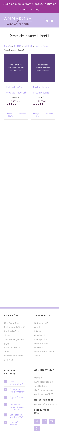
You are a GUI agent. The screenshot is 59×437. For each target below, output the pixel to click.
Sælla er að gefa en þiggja (14, 341)
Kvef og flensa (42, 46)
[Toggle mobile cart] (46, 20)
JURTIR (18, 46)
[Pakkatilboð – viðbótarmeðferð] (16, 68)
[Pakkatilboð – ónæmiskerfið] (43, 68)
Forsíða (8, 46)
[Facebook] (37, 421)
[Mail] (52, 421)
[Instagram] (44, 421)
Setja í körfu (10, 115)
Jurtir (37, 355)
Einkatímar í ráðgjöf (14, 327)
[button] (14, 383)
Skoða (23, 114)
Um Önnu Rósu (12, 323)
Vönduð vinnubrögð (14, 355)
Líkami (37, 331)
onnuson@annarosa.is (45, 404)
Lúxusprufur (40, 339)
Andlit (37, 327)
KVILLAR (28, 46)
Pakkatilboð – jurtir (44, 351)
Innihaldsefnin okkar (11, 333)
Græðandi (39, 335)
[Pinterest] (37, 428)
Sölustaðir (9, 359)
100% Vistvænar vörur (12, 349)
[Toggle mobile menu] (52, 20)
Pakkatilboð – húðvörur (41, 345)
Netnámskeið (41, 323)
